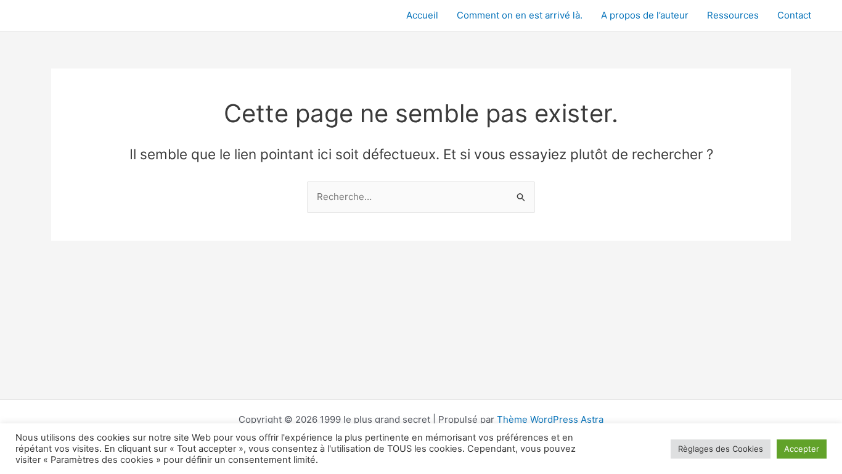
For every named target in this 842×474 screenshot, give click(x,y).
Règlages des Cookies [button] (720, 449)
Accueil (422, 15)
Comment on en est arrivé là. (519, 15)
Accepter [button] (801, 449)
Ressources (733, 15)
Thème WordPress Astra (550, 419)
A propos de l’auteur (645, 15)
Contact (794, 15)
